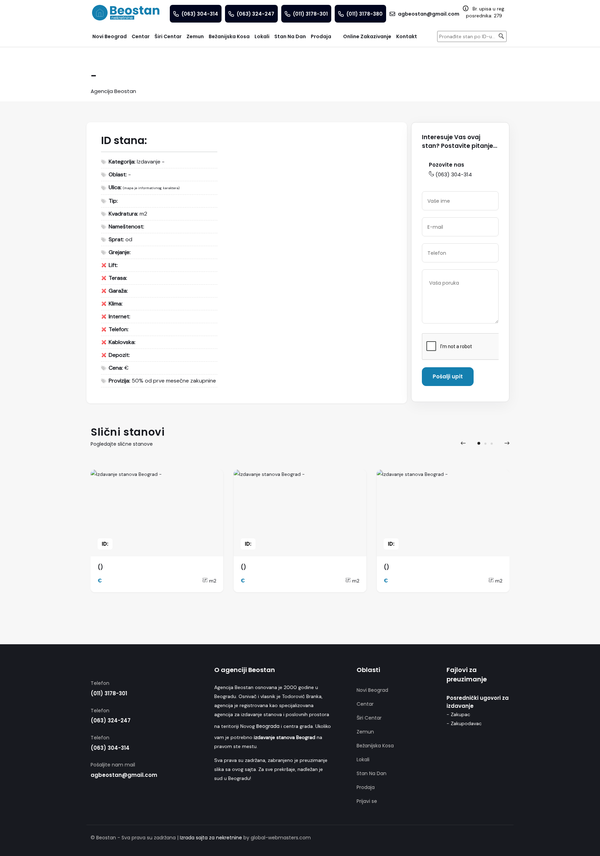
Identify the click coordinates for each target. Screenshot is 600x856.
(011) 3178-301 (109, 693)
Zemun (365, 731)
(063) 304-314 (453, 174)
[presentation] (463, 443)
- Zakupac (458, 714)
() (100, 567)
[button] (478, 443)
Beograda (268, 726)
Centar (365, 703)
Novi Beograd (372, 690)
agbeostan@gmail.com (124, 775)
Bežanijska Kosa (375, 745)
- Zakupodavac (464, 723)
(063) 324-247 (111, 720)
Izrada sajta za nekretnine (211, 837)
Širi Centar (369, 717)
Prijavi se (367, 801)
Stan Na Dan (371, 773)
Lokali (363, 759)
